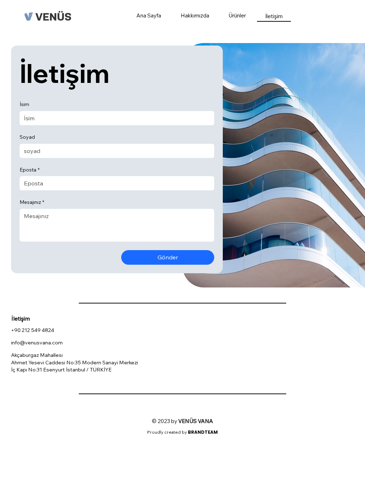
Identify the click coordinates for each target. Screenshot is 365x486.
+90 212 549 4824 (32, 330)
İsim (24, 104)
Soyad (27, 137)
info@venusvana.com (37, 342)
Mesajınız (32, 202)
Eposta (30, 170)
